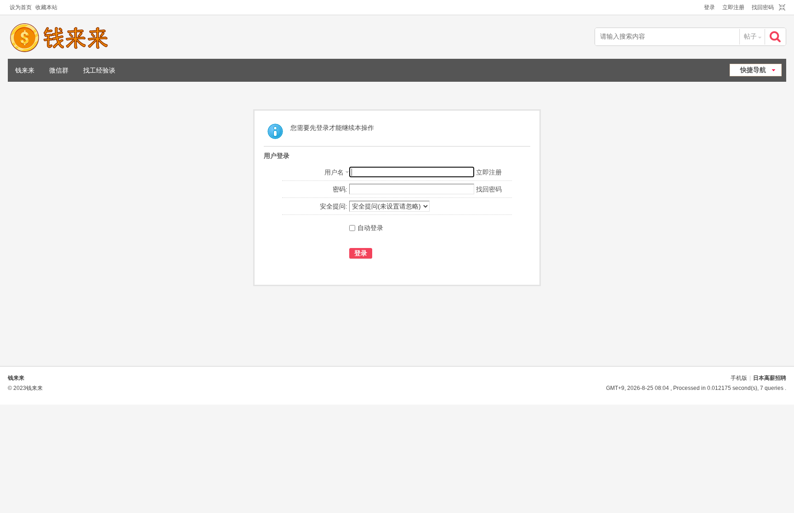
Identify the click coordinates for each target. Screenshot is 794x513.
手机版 (739, 378)
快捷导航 (753, 69)
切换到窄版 (781, 8)
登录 (709, 7)
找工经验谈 (99, 70)
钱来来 (24, 70)
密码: (340, 189)
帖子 (750, 36)
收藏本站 (46, 7)
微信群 (58, 70)
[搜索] (776, 36)
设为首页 (21, 7)
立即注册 (733, 7)
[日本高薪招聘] (59, 37)
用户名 (334, 172)
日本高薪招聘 (769, 378)
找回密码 (763, 7)
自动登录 (370, 227)
